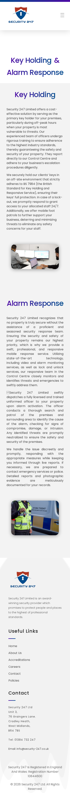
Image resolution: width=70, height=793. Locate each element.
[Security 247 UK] (23, 15)
